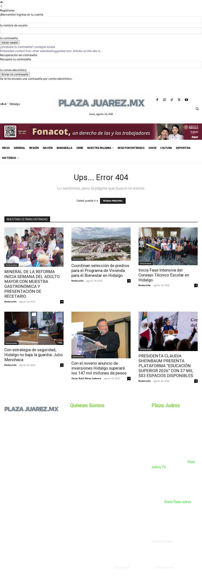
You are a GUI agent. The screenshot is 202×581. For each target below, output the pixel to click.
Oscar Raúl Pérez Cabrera (86, 378)
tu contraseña (9, 38)
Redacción (10, 301)
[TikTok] (171, 100)
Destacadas (11, 265)
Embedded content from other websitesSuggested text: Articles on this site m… (51, 51)
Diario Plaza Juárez (177, 502)
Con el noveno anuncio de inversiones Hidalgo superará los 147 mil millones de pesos (99, 368)
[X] (179, 100)
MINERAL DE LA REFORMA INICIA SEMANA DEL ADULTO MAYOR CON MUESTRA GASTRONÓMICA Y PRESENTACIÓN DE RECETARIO (32, 284)
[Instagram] (164, 100)
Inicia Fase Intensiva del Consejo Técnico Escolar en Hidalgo (163, 275)
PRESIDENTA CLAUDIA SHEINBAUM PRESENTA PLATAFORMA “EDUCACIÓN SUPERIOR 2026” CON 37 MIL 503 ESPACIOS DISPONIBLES (165, 366)
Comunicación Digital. (188, 567)
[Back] (1, 6)
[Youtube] (186, 100)
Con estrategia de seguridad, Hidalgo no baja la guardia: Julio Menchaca (33, 354)
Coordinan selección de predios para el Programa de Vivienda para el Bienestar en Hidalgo (100, 270)
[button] (197, 109)
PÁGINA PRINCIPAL (113, 200)
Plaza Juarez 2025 (142, 567)
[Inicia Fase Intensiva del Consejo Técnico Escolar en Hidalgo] (168, 246)
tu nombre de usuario (13, 25)
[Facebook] (157, 100)
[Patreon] (19, 446)
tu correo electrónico (13, 70)
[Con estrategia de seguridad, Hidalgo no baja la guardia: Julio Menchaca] (34, 328)
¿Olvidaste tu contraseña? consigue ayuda (27, 46)
